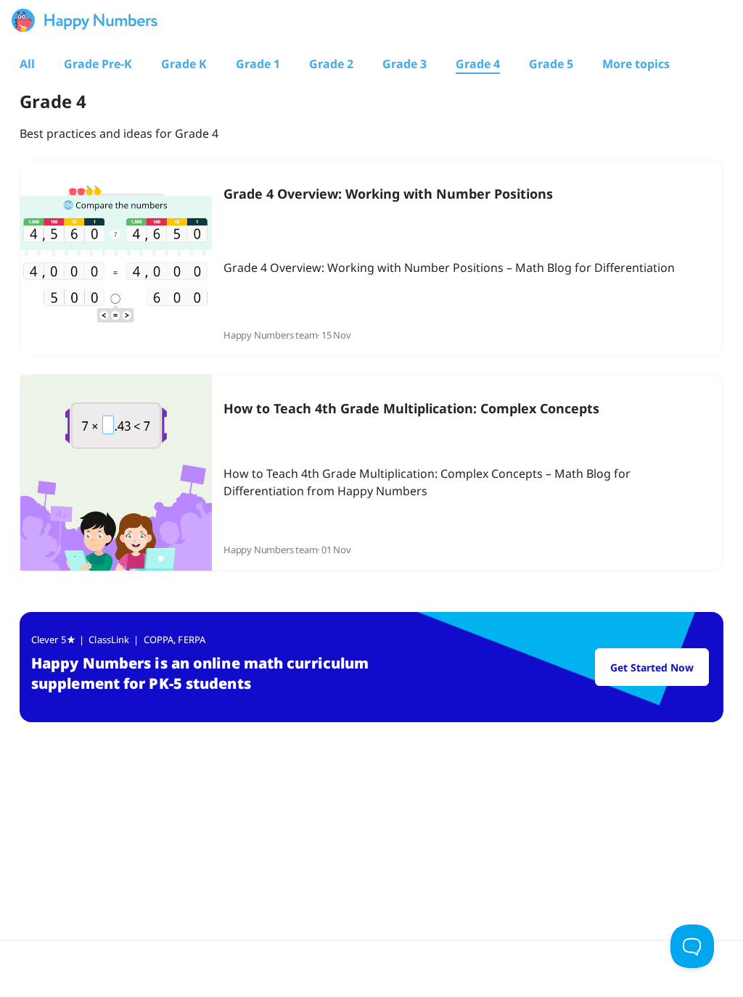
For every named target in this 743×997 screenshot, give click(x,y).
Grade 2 (331, 64)
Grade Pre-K (98, 64)
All (27, 64)
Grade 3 (404, 64)
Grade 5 (551, 64)
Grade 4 (478, 64)
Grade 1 (258, 64)
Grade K (184, 64)
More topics (636, 64)
